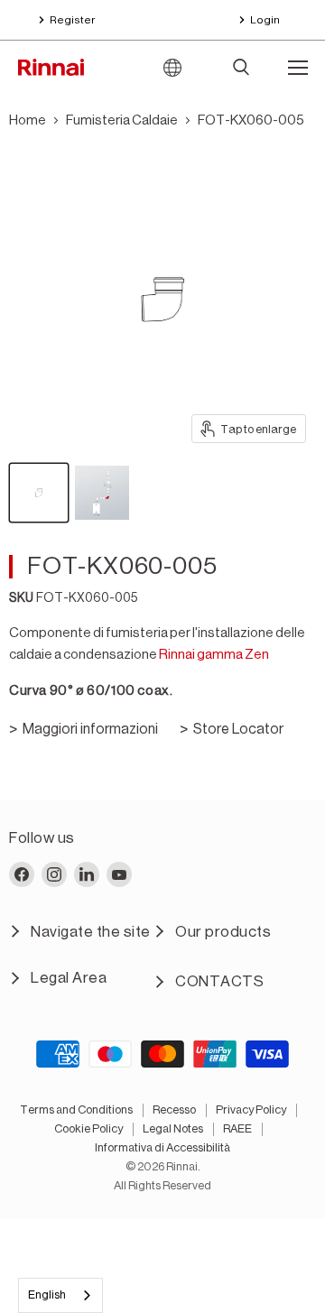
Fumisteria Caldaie (122, 120)
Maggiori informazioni (90, 729)
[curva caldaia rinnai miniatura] (39, 493)
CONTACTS (219, 981)
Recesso (174, 1109)
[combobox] (60, 1295)
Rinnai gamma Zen (214, 654)
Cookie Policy (88, 1128)
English (47, 1294)
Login (265, 19)
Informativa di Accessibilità (162, 1147)
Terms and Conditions (76, 1109)
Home (27, 120)
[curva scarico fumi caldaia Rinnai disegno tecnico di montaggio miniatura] (102, 493)
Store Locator (238, 729)
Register (72, 19)
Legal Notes (173, 1128)
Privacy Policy (251, 1109)
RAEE (237, 1128)
